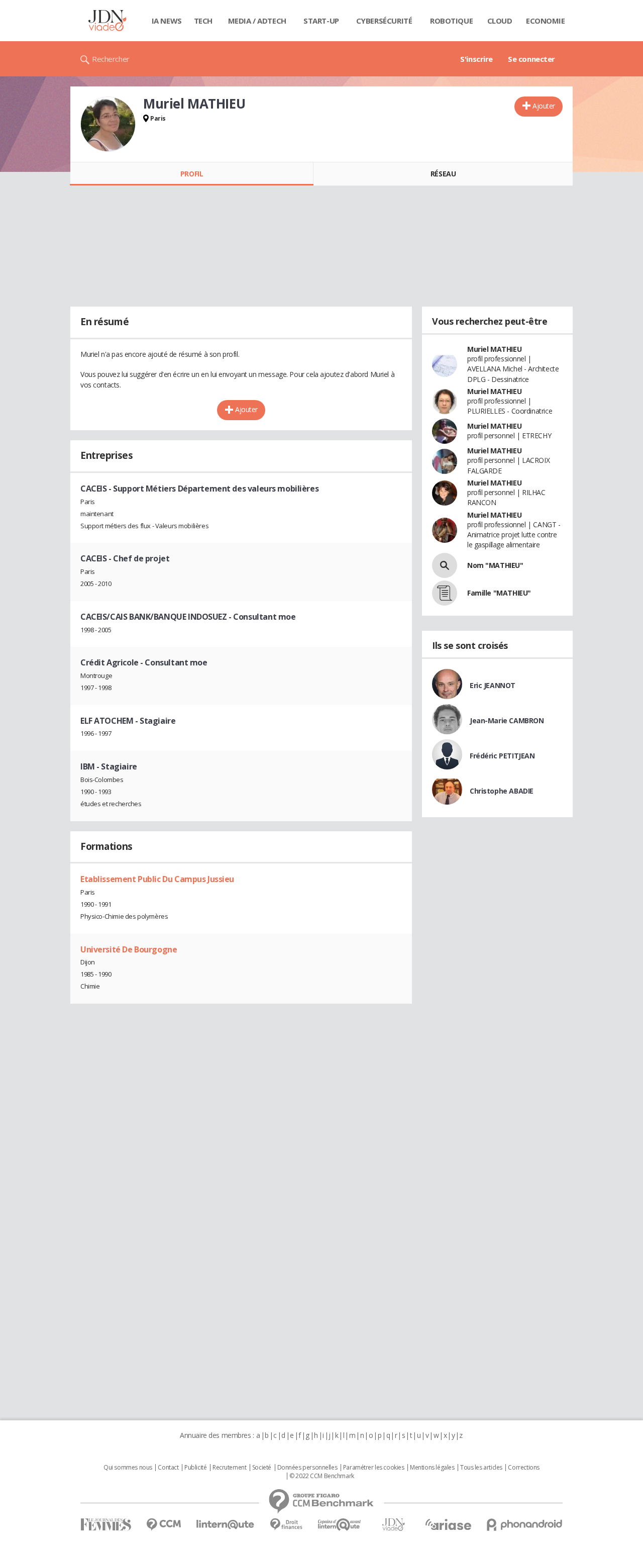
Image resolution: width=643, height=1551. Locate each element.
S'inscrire (476, 59)
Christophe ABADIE (501, 791)
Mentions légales (432, 1467)
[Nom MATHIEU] (444, 565)
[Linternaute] (225, 1524)
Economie (545, 21)
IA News (167, 21)
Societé (261, 1467)
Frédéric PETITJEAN (502, 755)
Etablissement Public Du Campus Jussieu (157, 879)
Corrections (523, 1467)
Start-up (321, 21)
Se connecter (531, 59)
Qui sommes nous (127, 1467)
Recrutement (229, 1467)
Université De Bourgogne (128, 949)
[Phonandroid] (525, 1524)
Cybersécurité (384, 21)
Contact (168, 1467)
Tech (203, 21)
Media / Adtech (257, 21)
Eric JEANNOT (492, 685)
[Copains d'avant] (340, 1524)
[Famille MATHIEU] (444, 593)
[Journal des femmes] (105, 1524)
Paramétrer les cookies (373, 1467)
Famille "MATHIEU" (499, 593)
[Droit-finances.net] (286, 1524)
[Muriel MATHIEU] (108, 124)
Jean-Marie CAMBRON (507, 720)
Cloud (499, 21)
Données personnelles (307, 1467)
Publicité (195, 1467)
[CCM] (163, 1524)
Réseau (443, 173)
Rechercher (111, 59)
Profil (191, 173)
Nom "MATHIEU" (495, 565)
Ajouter (543, 106)
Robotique (451, 21)
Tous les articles (481, 1467)
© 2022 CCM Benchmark (321, 1476)
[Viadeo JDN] (393, 1524)
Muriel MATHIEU (494, 349)
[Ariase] (448, 1524)
